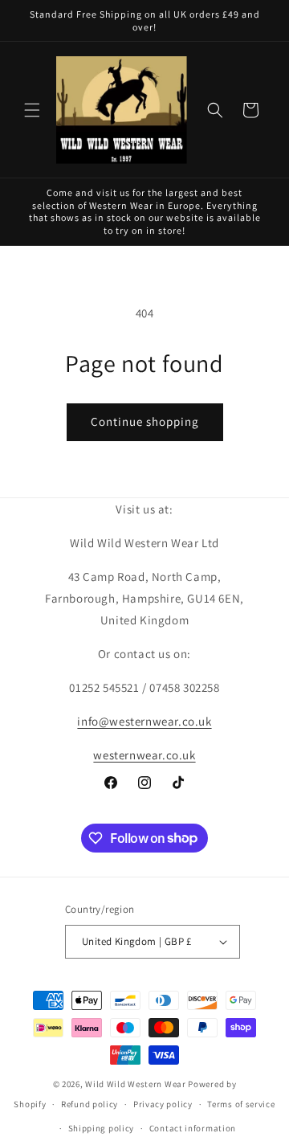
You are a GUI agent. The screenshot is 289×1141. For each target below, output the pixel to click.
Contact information (192, 1128)
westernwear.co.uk (144, 755)
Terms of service (241, 1104)
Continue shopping (145, 421)
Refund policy (89, 1104)
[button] (32, 110)
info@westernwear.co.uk (144, 721)
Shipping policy (101, 1128)
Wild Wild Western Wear (135, 1084)
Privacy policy (163, 1104)
